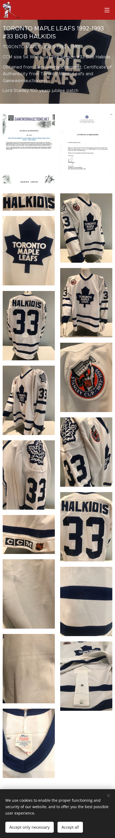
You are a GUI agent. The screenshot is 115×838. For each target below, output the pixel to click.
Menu (107, 10)
